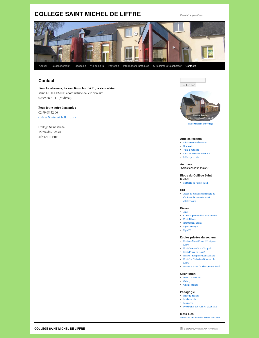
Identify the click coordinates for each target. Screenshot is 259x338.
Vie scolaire (97, 66)
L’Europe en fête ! (192, 156)
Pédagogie (80, 66)
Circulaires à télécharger (167, 66)
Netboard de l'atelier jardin (195, 182)
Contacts (191, 66)
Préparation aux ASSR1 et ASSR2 (200, 306)
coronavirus (185, 317)
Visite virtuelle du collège (200, 123)
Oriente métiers (190, 284)
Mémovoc (188, 302)
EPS (193, 317)
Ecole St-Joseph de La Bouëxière (199, 255)
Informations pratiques (136, 66)
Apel (185, 211)
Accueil (43, 66)
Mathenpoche (189, 299)
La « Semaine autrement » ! (196, 153)
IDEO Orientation (192, 277)
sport (218, 317)
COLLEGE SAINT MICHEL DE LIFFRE (87, 13)
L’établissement (61, 66)
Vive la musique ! (191, 149)
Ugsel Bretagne (190, 226)
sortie (213, 317)
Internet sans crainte (192, 222)
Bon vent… (188, 146)
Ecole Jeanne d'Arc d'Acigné (197, 248)
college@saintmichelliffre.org (57, 117)
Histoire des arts (191, 295)
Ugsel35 (187, 230)
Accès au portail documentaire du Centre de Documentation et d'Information (199, 197)
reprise (207, 317)
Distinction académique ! (195, 142)
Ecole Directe (189, 219)
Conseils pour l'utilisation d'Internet (200, 215)
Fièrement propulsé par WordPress (201, 328)
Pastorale (113, 66)
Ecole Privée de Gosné (194, 251)
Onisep (186, 281)
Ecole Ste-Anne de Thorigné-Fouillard (201, 266)
